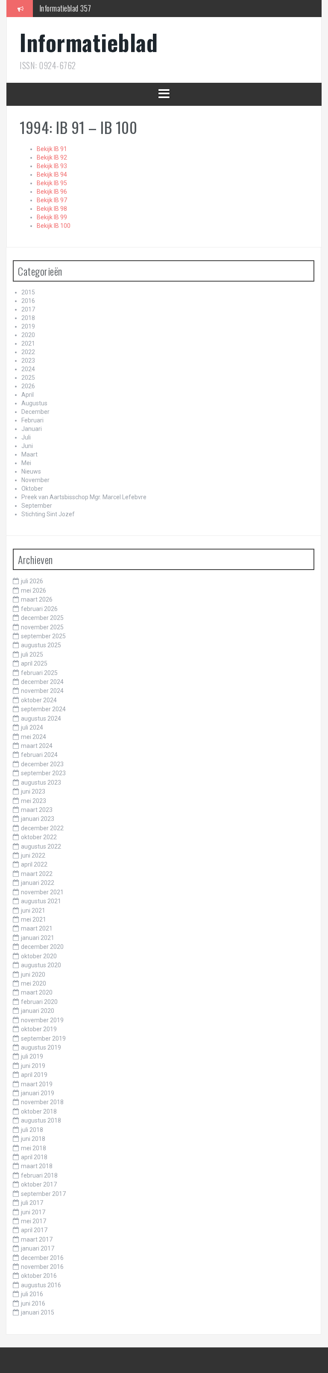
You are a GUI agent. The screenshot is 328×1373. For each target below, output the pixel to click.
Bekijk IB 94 (52, 174)
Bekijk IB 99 (52, 217)
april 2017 (34, 1230)
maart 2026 (37, 599)
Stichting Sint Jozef (48, 514)
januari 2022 (37, 882)
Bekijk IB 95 (52, 183)
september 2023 (43, 773)
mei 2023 (33, 800)
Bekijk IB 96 (52, 191)
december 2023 (42, 764)
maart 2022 (37, 873)
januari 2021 (37, 937)
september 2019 (43, 1038)
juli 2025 (32, 654)
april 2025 (34, 663)
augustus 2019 (41, 1047)
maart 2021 (37, 928)
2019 (28, 326)
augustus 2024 (41, 718)
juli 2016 (32, 1294)
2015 (28, 292)
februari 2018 (39, 1175)
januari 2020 (37, 1010)
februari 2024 (39, 754)
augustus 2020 (41, 965)
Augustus (34, 403)
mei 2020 (33, 983)
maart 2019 (37, 1084)
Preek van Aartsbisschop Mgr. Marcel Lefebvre (83, 497)
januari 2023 (37, 818)
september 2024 (43, 709)
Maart (29, 454)
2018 (28, 317)
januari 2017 (37, 1248)
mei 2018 (33, 1148)
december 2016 (42, 1257)
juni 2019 (33, 1065)
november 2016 (42, 1266)
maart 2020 (37, 992)
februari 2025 (39, 672)
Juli (26, 437)
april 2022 (34, 864)
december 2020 (42, 946)
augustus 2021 (41, 901)
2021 (28, 343)
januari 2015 (37, 1312)
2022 (28, 352)
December (35, 411)
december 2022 (42, 828)
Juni (27, 445)
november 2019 (42, 1020)
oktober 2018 (39, 1111)
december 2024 (42, 681)
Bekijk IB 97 (52, 200)
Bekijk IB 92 (52, 157)
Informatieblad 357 (65, 8)
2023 (28, 360)
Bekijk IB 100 (53, 225)
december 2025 (42, 617)
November (35, 480)
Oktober (32, 488)
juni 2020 (33, 974)
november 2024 (42, 690)
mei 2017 (33, 1221)
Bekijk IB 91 (52, 148)
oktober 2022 (39, 837)
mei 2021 (33, 919)
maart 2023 (37, 809)
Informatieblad (89, 42)
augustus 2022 (41, 846)
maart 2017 (37, 1239)
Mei (26, 463)
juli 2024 (32, 727)
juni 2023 (33, 791)
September (36, 505)
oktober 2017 (39, 1184)
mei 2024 (33, 736)
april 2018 (34, 1157)
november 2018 (42, 1102)
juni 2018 (33, 1138)
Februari (32, 420)
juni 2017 (33, 1212)
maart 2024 (37, 745)
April (27, 394)
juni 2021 (33, 910)
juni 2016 (33, 1303)
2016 (28, 300)
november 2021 (42, 892)
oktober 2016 (39, 1275)
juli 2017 (32, 1202)
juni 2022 (33, 855)
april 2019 (34, 1074)
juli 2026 (32, 581)
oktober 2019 (39, 1029)
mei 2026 (33, 590)
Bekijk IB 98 (52, 208)
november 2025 (42, 627)
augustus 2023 (41, 782)
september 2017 (43, 1193)
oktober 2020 (39, 956)
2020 (28, 335)
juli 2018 (32, 1129)
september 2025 (43, 636)
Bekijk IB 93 (52, 166)
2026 (28, 386)
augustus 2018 (41, 1120)
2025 (28, 377)
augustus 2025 (41, 645)
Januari (31, 428)
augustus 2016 (41, 1285)
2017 (28, 309)
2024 (28, 369)
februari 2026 (39, 608)
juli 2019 (32, 1056)
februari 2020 (39, 1001)
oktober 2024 (39, 700)
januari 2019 (37, 1093)
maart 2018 (37, 1166)
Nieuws (31, 471)
